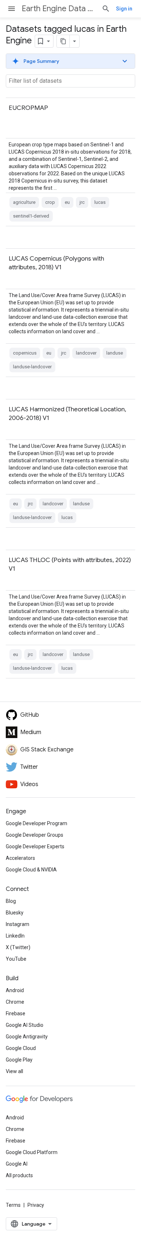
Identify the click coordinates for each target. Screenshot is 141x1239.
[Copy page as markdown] (63, 41)
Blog (11, 901)
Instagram (17, 924)
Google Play (19, 1060)
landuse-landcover (32, 366)
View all (14, 1071)
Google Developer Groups (34, 835)
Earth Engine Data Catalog (59, 8)
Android (15, 990)
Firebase (15, 1013)
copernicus (25, 353)
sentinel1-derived (31, 216)
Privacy (35, 1205)
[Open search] (106, 8)
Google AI (16, 1164)
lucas (100, 202)
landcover (86, 353)
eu (67, 202)
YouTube (16, 959)
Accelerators (20, 858)
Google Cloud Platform (31, 1152)
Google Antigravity (27, 1036)
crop (50, 202)
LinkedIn (15, 936)
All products (19, 1175)
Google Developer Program (36, 823)
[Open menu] (11, 8)
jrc (82, 202)
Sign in (124, 9)
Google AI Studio (24, 1025)
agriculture (24, 202)
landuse (114, 353)
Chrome (15, 1002)
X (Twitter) (18, 947)
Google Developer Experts (35, 846)
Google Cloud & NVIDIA (31, 870)
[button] (70, 61)
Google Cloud (21, 1048)
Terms (13, 1205)
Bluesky (15, 913)
